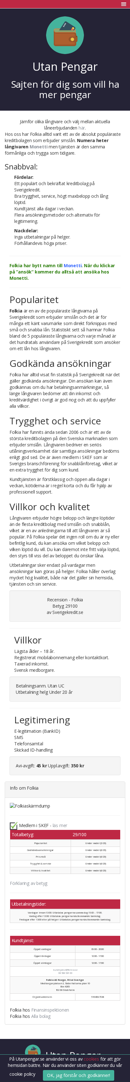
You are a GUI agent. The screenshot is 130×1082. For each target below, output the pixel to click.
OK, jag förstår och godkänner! (78, 1075)
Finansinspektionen (50, 1010)
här (82, 128)
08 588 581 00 (65, 972)
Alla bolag (40, 1016)
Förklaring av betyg (28, 883)
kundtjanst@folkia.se (65, 969)
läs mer (60, 825)
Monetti (39, 147)
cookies (92, 1059)
